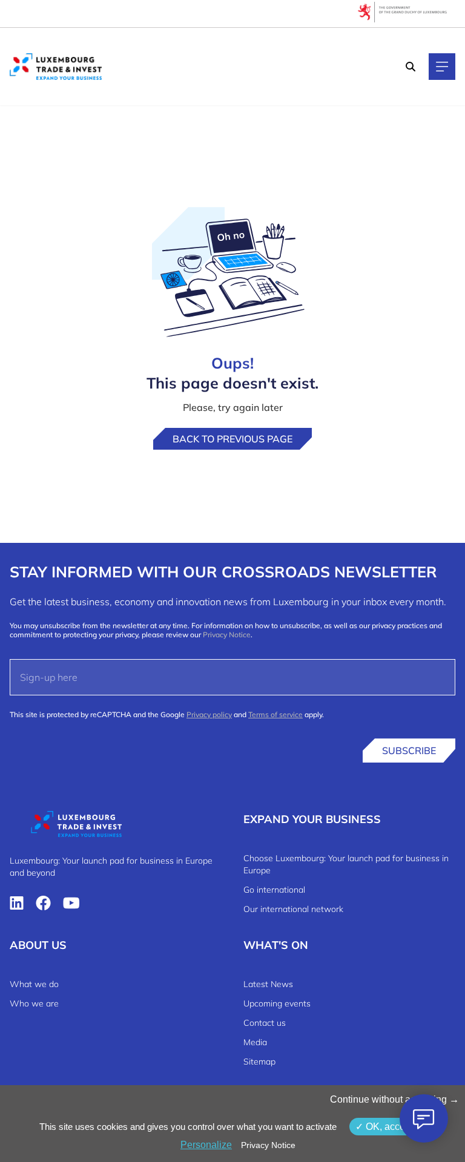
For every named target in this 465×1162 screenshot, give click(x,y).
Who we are (34, 1003)
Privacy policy (209, 714)
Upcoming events (277, 1003)
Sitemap (259, 1061)
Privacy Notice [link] (268, 1145)
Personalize (206, 1145)
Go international (274, 889)
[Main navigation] (442, 66)
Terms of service (275, 714)
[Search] (410, 66)
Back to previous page (232, 439)
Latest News (268, 984)
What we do (34, 984)
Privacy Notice (227, 634)
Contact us (264, 1022)
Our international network (293, 909)
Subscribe (409, 750)
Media (255, 1042)
